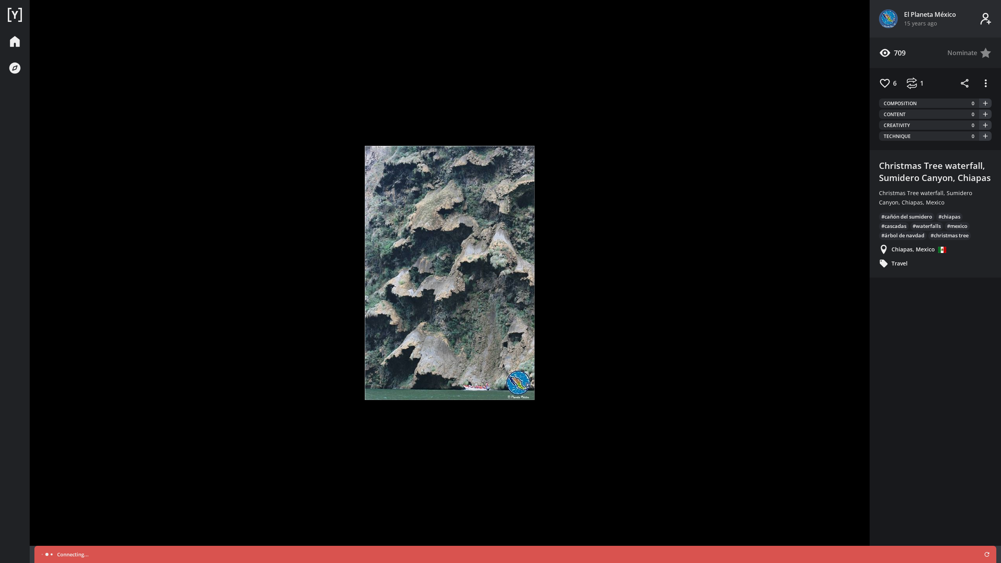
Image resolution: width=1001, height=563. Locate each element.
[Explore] (15, 68)
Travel (900, 263)
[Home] (15, 15)
